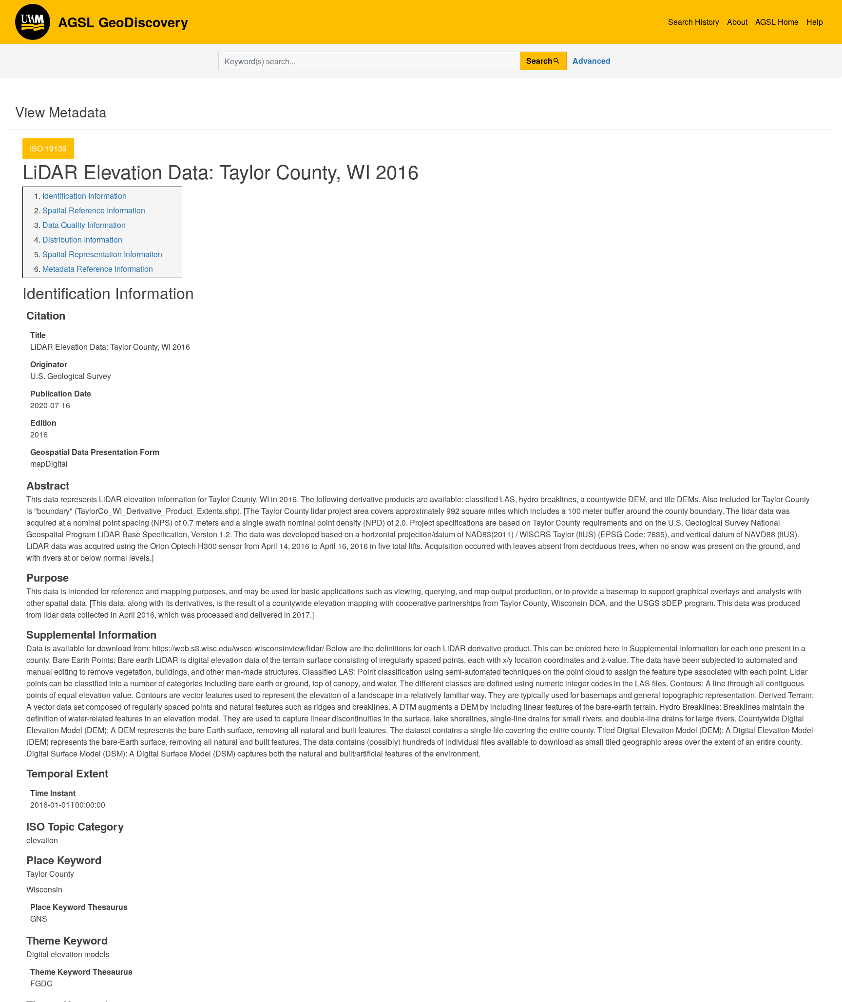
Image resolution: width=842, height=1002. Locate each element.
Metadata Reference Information (97, 268)
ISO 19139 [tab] (48, 148)
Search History (693, 21)
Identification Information (84, 195)
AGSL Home (777, 21)
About (737, 21)
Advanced (592, 60)
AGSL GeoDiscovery (32, 25)
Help (814, 21)
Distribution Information (82, 239)
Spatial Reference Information (93, 210)
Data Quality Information (84, 224)
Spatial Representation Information (102, 254)
